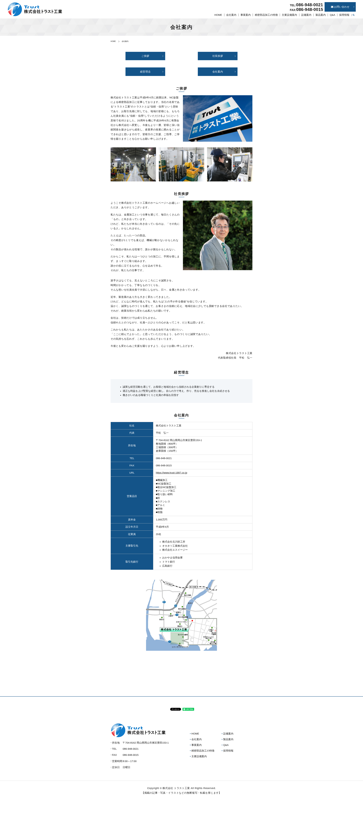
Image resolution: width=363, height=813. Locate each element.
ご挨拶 (145, 56)
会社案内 (231, 14)
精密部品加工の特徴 (266, 14)
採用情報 (344, 14)
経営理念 (145, 71)
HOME (218, 14)
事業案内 (245, 14)
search (354, 15)
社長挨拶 (217, 56)
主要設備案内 (289, 14)
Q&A (332, 14)
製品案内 (320, 14)
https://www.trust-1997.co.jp (171, 472)
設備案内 (306, 14)
